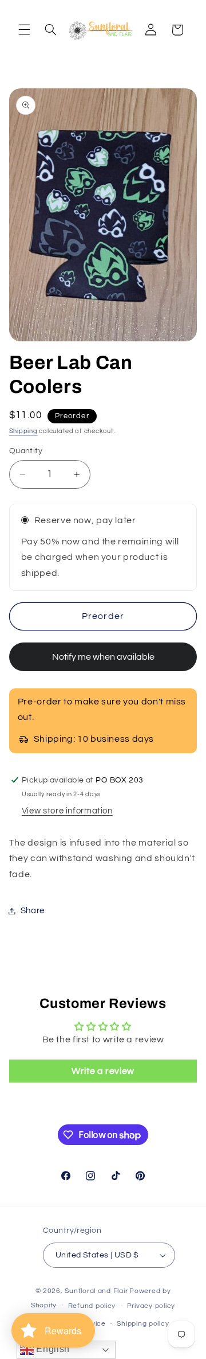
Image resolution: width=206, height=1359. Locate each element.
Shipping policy (143, 1324)
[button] (24, 30)
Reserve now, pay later (85, 520)
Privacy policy (151, 1306)
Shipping (23, 431)
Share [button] (33, 910)
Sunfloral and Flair (96, 1291)
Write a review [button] (103, 1071)
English (52, 1349)
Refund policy (92, 1306)
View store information (67, 811)
